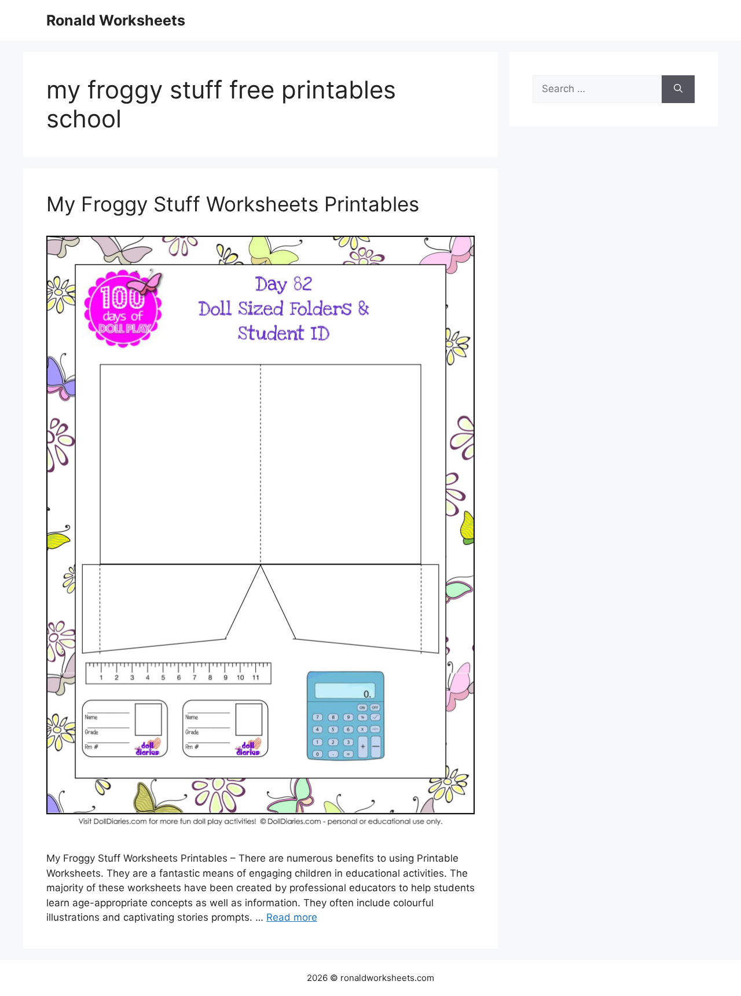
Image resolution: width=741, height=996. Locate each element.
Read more (291, 917)
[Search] (678, 89)
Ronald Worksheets (115, 20)
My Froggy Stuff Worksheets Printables (232, 204)
